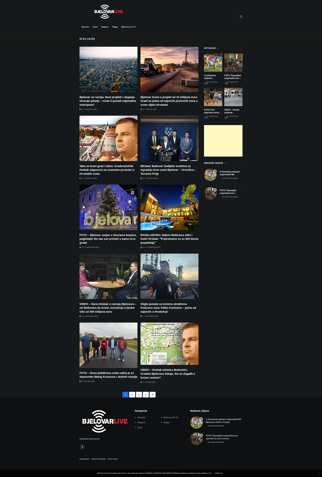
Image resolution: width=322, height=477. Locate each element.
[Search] (241, 16)
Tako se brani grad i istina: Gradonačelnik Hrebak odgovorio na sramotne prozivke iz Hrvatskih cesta (106, 169)
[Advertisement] (223, 141)
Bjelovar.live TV (128, 27)
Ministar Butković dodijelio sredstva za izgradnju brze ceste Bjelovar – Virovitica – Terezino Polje (168, 169)
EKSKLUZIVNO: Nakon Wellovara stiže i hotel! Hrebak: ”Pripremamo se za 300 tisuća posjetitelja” (169, 238)
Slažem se (219, 473)
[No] (319, 473)
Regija (115, 27)
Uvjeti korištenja (98, 459)
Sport (95, 27)
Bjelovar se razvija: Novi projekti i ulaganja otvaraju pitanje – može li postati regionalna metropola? (107, 101)
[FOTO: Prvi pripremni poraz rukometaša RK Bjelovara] (213, 97)
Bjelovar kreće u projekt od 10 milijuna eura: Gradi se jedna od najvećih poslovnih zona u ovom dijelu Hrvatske (169, 101)
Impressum (84, 459)
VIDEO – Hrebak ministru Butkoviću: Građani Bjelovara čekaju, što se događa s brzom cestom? (167, 373)
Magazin (105, 27)
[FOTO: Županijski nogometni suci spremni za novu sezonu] (233, 62)
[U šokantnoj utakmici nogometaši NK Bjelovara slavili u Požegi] (213, 62)
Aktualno (85, 27)
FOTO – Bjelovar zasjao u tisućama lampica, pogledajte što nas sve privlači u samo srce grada (108, 238)
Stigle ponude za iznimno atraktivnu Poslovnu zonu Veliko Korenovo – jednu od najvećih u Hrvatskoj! (168, 307)
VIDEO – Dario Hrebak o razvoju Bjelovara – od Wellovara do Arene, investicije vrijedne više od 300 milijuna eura (107, 307)
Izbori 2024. (112, 459)
